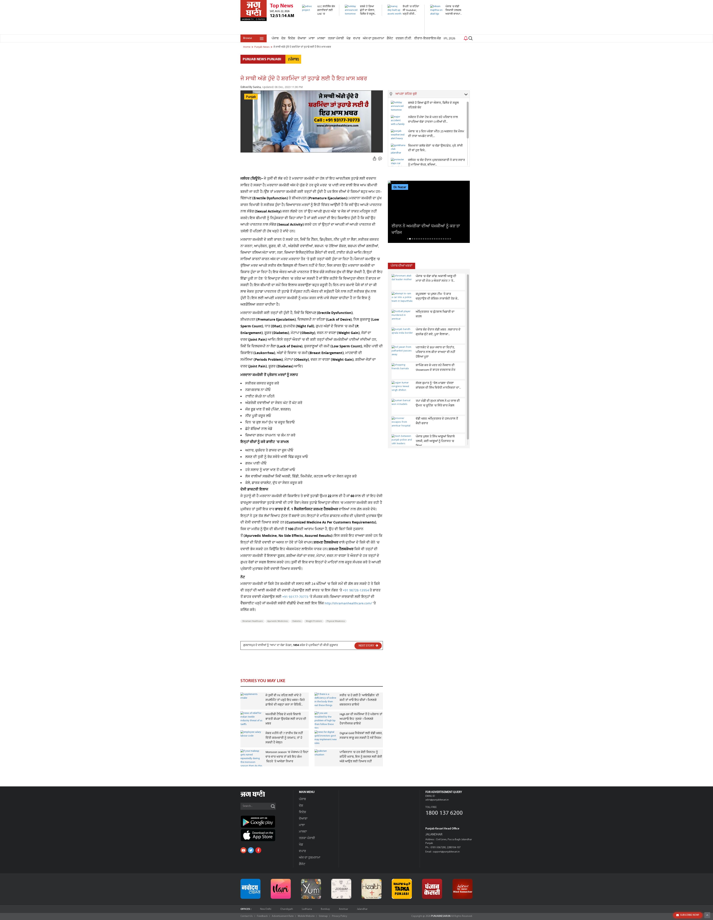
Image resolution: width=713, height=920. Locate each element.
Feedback (262, 916)
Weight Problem (314, 621)
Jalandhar (362, 909)
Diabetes (296, 621)
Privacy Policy (339, 916)
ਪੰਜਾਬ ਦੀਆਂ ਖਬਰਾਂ (401, 265)
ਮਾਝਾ (312, 38)
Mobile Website (306, 916)
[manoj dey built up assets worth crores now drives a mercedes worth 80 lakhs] (404, 32)
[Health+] (372, 889)
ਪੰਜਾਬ (275, 38)
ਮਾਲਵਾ (321, 38)
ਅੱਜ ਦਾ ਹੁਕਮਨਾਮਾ (373, 38)
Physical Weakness (336, 621)
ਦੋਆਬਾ (302, 38)
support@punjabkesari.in (446, 851)
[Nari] (281, 889)
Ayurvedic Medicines (277, 621)
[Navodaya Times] (250, 889)
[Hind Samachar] (462, 889)
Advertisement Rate (283, 916)
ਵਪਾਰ (356, 38)
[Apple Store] (266, 835)
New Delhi (265, 909)
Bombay (325, 909)
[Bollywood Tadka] (402, 889)
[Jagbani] (257, 796)
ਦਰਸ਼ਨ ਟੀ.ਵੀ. (404, 38)
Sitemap (323, 916)
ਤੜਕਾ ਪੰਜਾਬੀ (336, 38)
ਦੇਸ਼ (283, 38)
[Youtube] (243, 850)
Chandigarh (286, 909)
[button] (432, 94)
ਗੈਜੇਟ (390, 38)
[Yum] (311, 889)
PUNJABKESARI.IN (440, 916)
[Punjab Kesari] (432, 889)
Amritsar (343, 909)
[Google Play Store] (266, 821)
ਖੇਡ (348, 38)
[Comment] (380, 158)
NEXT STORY (367, 645)
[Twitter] (251, 850)
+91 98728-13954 (356, 590)
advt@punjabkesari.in (437, 799)
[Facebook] (258, 850)
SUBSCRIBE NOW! (689, 915)
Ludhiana (307, 909)
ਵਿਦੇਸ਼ (291, 38)
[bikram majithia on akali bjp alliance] (446, 17)
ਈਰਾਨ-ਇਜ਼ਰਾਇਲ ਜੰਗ (427, 38)
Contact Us (246, 916)
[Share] (374, 158)
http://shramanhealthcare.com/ (348, 603)
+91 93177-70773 (295, 597)
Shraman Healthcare (252, 621)
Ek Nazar (399, 187)
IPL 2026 (449, 38)
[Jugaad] (341, 889)
